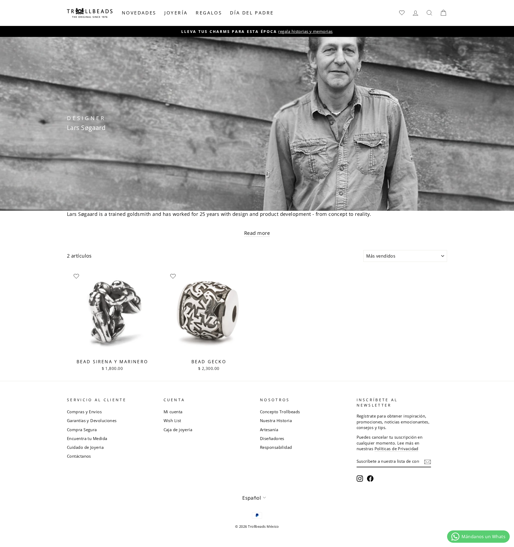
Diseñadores (272, 438)
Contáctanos (79, 456)
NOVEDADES (139, 13)
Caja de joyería (178, 429)
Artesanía (269, 429)
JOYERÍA (176, 13)
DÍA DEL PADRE (252, 13)
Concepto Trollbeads (280, 411)
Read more (257, 233)
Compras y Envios (84, 411)
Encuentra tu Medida (87, 438)
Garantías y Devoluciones (92, 420)
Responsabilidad (276, 447)
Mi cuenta (173, 411)
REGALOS (209, 13)
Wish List (172, 420)
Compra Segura (82, 429)
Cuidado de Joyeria (85, 447)
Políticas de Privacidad (396, 448)
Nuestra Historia (276, 420)
